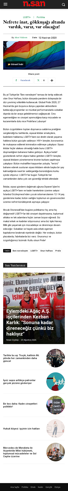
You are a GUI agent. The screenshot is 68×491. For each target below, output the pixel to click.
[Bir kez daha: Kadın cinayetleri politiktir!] (55, 405)
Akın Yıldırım (21, 37)
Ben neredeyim (20, 251)
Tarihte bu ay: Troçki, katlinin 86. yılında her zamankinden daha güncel (21, 358)
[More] (52, 80)
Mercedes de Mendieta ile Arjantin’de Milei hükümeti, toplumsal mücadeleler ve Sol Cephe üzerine (19, 452)
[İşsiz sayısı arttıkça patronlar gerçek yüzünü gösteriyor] (55, 381)
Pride (58, 251)
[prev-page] (53, 278)
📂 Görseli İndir (15, 64)
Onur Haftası (46, 251)
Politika (41, 17)
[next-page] (59, 278)
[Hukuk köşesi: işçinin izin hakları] (55, 428)
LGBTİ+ (27, 17)
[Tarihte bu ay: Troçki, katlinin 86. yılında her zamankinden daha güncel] (55, 358)
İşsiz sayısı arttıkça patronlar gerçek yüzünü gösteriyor (19, 382)
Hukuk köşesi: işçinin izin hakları (21, 428)
